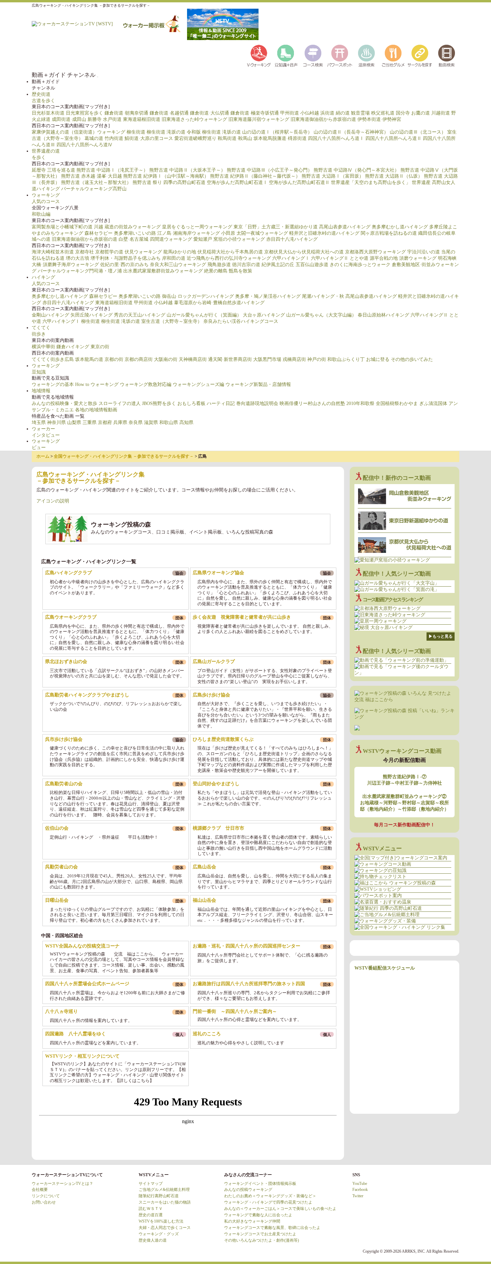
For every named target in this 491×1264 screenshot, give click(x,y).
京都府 (105, 422)
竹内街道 (114, 138)
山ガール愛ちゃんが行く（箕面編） (204, 315)
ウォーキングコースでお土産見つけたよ (260, 1234)
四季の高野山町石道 (184, 182)
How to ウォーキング (97, 384)
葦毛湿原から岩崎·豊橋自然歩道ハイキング (219, 302)
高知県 (186, 422)
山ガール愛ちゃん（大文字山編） (321, 315)
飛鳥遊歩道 (219, 264)
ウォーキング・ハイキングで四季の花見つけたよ (268, 1202)
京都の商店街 (139, 359)
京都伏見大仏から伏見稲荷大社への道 (304, 251)
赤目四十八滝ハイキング (292, 239)
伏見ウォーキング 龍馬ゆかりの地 (160, 251)
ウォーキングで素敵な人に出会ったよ (258, 1215)
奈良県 (136, 422)
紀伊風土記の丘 (278, 264)
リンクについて (46, 1196)
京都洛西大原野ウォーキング (375, 251)
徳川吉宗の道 (246, 264)
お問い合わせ (44, 1202)
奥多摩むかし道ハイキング (400, 226)
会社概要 (40, 1189)
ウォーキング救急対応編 (145, 384)
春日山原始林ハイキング (383, 315)
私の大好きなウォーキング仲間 (252, 1221)
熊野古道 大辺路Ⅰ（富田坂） (333, 176)
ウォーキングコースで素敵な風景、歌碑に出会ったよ (272, 1227)
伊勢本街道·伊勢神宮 (379, 119)
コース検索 (312, 55)
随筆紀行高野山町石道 (159, 1196)
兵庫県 (120, 422)
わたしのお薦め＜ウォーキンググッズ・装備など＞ (270, 1196)
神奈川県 (56, 422)
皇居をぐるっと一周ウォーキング (197, 226)
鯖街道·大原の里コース (149, 138)
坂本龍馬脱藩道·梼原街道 (280, 138)
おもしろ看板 (191, 403)
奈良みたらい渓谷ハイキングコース (240, 321)
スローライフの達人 (120, 403)
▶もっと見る (441, 636)
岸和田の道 (173, 258)
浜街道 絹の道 (335, 113)
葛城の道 (94, 138)
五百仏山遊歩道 (312, 264)
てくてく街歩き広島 (53, 359)
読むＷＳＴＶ (151, 1208)
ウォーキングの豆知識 (285, 55)
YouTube (359, 1183)
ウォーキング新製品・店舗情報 (258, 384)
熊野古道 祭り (147, 182)
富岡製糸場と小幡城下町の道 (62, 226)
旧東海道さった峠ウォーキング (194, 119)
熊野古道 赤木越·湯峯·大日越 (91, 176)
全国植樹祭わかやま (397, 403)
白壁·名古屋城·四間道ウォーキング (155, 239)
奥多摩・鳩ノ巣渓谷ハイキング (268, 296)
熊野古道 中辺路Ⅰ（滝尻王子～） (112, 170)
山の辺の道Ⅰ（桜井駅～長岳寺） (277, 132)
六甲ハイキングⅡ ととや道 (339, 258)
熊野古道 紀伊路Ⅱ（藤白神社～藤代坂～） (255, 176)
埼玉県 (39, 422)
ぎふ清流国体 (433, 403)
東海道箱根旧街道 (141, 119)
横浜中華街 (43, 346)
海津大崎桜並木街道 (53, 251)
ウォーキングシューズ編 (198, 384)
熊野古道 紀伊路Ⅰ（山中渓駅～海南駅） (166, 176)
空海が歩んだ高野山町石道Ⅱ (299, 182)
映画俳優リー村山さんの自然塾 (312, 403)
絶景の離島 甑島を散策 (228, 270)
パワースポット (339, 55)
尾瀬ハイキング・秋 (323, 296)
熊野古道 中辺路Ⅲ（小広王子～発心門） (269, 170)
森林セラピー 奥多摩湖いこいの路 (120, 233)
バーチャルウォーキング (259, 55)
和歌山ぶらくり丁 (346, 359)
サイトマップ (151, 1183)
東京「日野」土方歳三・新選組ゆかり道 (275, 226)
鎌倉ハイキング (72, 346)
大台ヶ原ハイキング (264, 315)
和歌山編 (41, 214)
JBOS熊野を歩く (159, 403)
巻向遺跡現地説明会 (257, 403)
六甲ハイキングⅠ (291, 258)
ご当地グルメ (392, 55)
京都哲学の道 (109, 251)
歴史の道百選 (151, 1215)
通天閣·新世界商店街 (230, 359)
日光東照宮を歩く (84, 113)
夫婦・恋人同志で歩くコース (165, 1227)
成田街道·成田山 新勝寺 (77, 119)
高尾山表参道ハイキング (344, 226)
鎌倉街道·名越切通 (169, 113)
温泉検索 (365, 55)
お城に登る (377, 359)
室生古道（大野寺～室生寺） (171, 321)
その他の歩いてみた (412, 359)
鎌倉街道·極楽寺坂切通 (254, 113)
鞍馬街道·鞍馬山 (235, 138)
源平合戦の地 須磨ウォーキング (403, 258)
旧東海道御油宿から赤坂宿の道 (323, 119)
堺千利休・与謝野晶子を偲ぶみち (126, 258)
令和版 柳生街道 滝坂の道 (214, 132)
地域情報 (41, 390)
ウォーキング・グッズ (159, 1234)
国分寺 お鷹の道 (413, 113)
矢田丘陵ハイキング (91, 315)
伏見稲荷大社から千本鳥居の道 (230, 251)
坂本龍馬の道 (89, 359)
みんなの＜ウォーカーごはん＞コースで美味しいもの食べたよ (280, 1208)
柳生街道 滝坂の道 (166, 132)
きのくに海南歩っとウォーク (360, 264)
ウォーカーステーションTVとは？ (62, 1183)
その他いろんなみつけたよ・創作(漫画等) (261, 1240)
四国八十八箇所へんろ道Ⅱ (393, 138)
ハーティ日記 (221, 403)
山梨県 (74, 422)
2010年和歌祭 (360, 403)
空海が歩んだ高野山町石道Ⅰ (237, 182)
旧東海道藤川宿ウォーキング (258, 119)
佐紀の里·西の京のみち (124, 264)
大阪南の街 (165, 359)
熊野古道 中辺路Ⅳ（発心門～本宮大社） (356, 170)
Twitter (357, 1196)
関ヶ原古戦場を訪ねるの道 (389, 233)
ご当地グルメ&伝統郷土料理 (164, 1189)
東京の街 (100, 346)
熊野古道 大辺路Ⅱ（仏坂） (394, 176)
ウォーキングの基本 (53, 384)
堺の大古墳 (77, 258)
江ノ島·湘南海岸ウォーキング (188, 233)
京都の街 (114, 359)
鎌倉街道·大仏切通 (209, 113)
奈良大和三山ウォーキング (178, 264)
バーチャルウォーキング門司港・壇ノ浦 (80, 270)
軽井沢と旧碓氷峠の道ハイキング (324, 233)
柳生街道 (136, 132)
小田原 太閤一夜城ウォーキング (254, 233)
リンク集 (419, 55)
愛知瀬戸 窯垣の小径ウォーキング (229, 239)
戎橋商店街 (294, 359)
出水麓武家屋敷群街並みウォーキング (163, 270)
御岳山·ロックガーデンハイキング (198, 296)
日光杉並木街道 (48, 113)
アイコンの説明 (52, 500)
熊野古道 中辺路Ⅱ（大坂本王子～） (187, 170)
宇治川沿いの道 (423, 251)
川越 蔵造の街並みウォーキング (127, 226)
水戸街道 (112, 119)
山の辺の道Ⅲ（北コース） (418, 132)
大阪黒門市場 (267, 359)
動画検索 (446, 55)
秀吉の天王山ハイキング (139, 315)
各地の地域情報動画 (96, 409)
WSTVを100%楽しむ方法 (161, 1221)
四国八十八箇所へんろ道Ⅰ (336, 138)
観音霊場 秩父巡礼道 (372, 113)
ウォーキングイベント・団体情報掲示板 (260, 1183)
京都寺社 (84, 251)
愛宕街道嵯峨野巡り (195, 138)
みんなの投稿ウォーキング (248, 1189)
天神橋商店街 (193, 359)
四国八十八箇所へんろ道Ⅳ (84, 144)
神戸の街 (316, 359)
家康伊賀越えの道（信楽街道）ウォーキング (78, 132)
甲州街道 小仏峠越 (299, 113)
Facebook (360, 1189)
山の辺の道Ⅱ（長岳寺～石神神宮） (351, 132)
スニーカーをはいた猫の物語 (165, 1202)
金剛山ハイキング (50, 315)
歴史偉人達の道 (153, 1240)
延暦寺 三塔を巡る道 (53, 170)
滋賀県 (151, 422)
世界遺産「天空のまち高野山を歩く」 (371, 182)
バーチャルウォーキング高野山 (94, 188)
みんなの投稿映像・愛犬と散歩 (64, 403)
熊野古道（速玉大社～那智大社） (96, 182)
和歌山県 (168, 422)
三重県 (90, 422)
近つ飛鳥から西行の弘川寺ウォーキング (229, 258)
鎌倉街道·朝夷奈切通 (126, 113)
